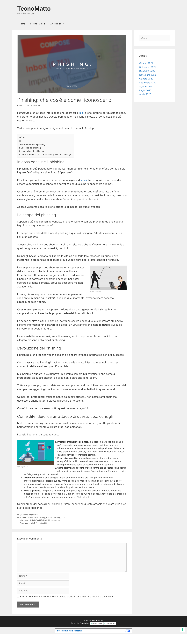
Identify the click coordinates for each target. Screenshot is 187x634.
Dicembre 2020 (147, 71)
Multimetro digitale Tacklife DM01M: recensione (40, 520)
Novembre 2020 (147, 75)
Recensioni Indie (37, 24)
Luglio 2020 (145, 90)
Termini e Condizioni (80, 623)
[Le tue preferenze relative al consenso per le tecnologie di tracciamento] (182, 629)
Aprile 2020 (145, 94)
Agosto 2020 (146, 86)
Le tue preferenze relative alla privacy (105, 630)
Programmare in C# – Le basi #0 (33, 523)
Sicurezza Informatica (29, 515)
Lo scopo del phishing (31, 148)
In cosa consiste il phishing (32, 144)
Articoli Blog (55, 24)
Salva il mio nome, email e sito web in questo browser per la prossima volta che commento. (66, 596)
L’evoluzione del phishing (32, 151)
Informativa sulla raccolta (69, 630)
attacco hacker (26, 517)
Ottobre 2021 (146, 63)
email (84, 180)
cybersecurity (39, 517)
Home (22, 24)
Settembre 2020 (147, 82)
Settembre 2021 (147, 67)
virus (63, 517)
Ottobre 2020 (146, 78)
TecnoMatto (34, 8)
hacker (49, 517)
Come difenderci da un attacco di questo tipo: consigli (46, 154)
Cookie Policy (110, 623)
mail (81, 112)
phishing (56, 517)
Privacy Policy (97, 623)
